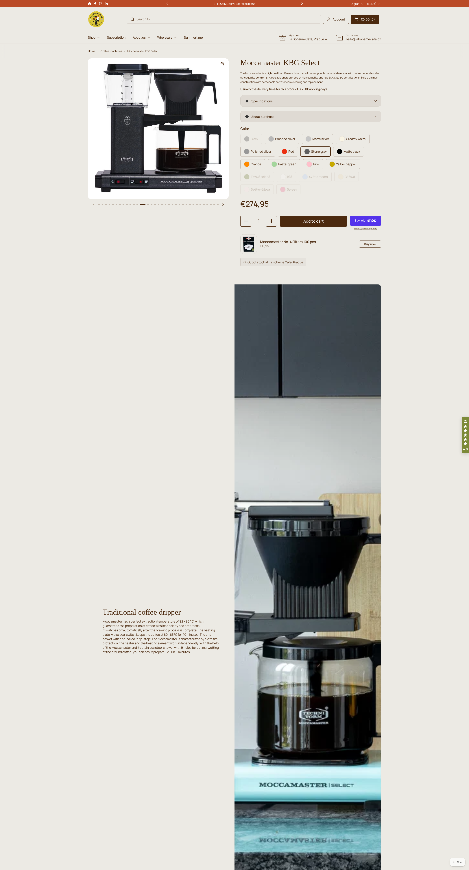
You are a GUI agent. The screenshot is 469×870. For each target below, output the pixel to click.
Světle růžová (260, 189)
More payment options (365, 228)
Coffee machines (111, 51)
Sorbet (292, 189)
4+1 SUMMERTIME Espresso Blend (234, 3)
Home (91, 51)
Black (254, 139)
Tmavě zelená (260, 177)
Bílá (289, 177)
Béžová (350, 177)
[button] (365, 19)
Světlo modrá (318, 177)
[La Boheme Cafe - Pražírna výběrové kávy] (96, 19)
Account (339, 19)
